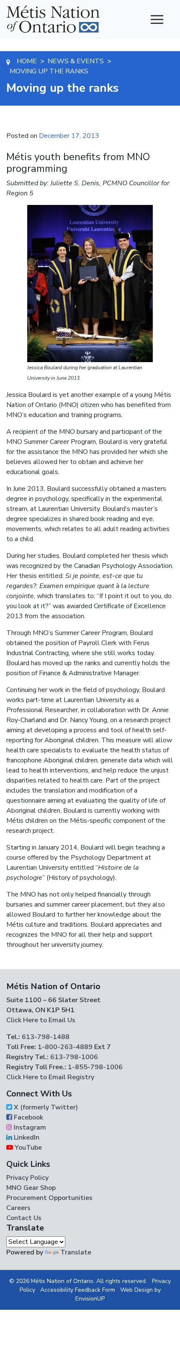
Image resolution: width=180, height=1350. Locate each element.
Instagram (29, 1127)
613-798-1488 (45, 1037)
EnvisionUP (90, 1299)
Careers (18, 1208)
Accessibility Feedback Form (77, 1290)
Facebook (27, 1117)
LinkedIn (25, 1137)
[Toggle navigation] (157, 19)
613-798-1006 (73, 1057)
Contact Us (23, 1218)
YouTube (27, 1147)
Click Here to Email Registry (50, 1077)
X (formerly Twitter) (45, 1107)
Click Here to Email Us (40, 1020)
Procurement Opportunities (49, 1197)
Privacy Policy (27, 1177)
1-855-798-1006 (94, 1067)
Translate (75, 1252)
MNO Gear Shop (31, 1187)
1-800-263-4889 (65, 1047)
